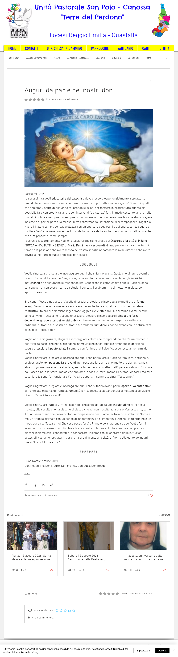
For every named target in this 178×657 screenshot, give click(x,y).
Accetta (162, 650)
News (57, 58)
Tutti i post (13, 58)
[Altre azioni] (151, 81)
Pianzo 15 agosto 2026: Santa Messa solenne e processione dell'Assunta (31, 557)
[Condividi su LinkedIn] (43, 484)
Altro (148, 58)
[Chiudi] (174, 650)
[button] (165, 58)
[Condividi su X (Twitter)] (34, 484)
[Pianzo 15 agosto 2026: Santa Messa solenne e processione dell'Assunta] (32, 536)
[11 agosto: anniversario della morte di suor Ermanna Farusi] (145, 536)
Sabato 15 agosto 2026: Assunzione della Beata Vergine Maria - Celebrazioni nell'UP (88, 557)
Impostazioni (143, 650)
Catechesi (133, 58)
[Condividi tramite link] (51, 484)
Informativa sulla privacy (25, 652)
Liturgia (116, 58)
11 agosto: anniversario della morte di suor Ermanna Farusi (144, 557)
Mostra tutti (164, 515)
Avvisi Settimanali (36, 58)
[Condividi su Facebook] (26, 484)
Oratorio (100, 58)
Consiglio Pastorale (78, 58)
